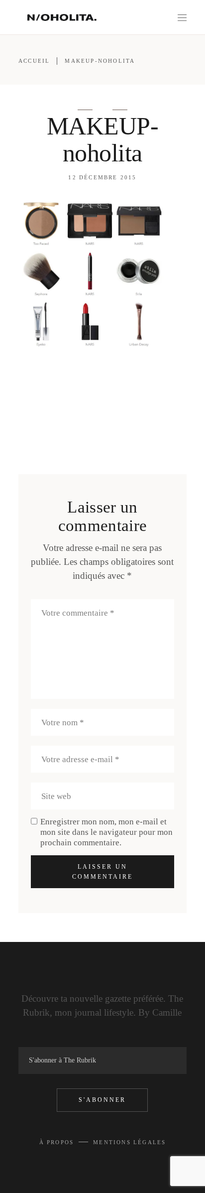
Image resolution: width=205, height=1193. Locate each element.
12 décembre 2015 (102, 177)
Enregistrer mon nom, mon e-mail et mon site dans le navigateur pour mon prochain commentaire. (106, 832)
